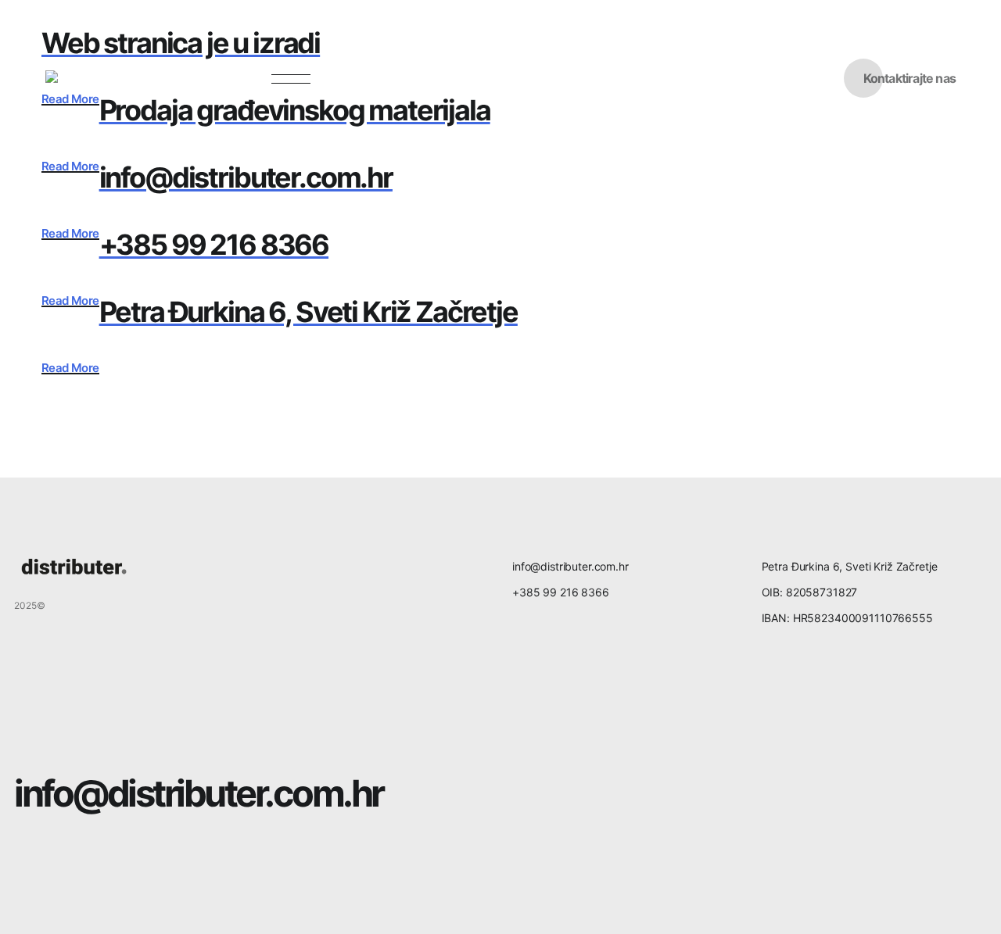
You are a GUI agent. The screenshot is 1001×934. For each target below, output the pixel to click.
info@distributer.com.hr (198, 793)
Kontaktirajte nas (909, 78)
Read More (70, 166)
